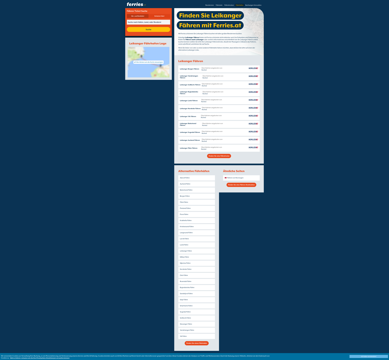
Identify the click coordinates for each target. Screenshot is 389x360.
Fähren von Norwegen (235, 178)
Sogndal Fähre (185, 312)
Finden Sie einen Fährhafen (196, 343)
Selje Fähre (184, 300)
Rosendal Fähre (185, 281)
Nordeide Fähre (185, 269)
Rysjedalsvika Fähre (187, 287)
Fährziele (219, 5)
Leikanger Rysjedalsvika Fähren (189, 93)
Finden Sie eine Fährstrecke (219, 156)
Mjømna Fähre (185, 263)
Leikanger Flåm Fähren (188, 148)
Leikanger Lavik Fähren (189, 101)
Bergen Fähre (185, 196)
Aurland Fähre (185, 184)
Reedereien (209, 5)
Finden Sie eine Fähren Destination (241, 185)
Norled (204, 70)
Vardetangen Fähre (187, 330)
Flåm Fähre (184, 202)
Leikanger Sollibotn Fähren (190, 85)
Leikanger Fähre (186, 251)
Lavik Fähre (184, 245)
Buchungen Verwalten (253, 5)
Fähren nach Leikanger (195, 40)
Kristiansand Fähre (187, 226)
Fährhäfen (239, 5)
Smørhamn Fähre (186, 306)
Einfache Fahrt (159, 16)
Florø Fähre (184, 214)
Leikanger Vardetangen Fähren (189, 77)
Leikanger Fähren (192, 37)
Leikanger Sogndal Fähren (190, 132)
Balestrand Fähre (186, 190)
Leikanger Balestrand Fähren (188, 124)
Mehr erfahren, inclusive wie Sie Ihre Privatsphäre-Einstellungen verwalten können (39, 358)
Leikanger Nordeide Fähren (190, 108)
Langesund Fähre (186, 233)
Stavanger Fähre (186, 324)
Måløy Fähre (184, 257)
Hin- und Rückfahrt (137, 16)
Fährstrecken (229, 5)
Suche (148, 29)
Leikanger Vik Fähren (188, 116)
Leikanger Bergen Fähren (189, 69)
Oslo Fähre (184, 275)
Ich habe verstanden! (368, 356)
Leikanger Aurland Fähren (190, 140)
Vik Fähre (183, 336)
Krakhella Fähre (186, 220)
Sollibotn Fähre (185, 318)
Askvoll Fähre (185, 178)
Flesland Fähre (185, 208)
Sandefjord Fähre (186, 293)
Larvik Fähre (184, 239)
